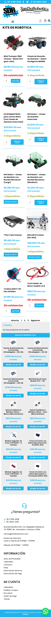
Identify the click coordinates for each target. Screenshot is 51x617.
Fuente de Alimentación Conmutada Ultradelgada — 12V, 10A (13, 350)
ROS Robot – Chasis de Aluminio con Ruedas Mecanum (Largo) (13, 178)
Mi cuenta (8, 593)
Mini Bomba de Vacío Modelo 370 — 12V (38, 380)
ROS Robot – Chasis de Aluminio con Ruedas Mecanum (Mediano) (36, 178)
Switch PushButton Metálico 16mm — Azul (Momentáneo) (37, 412)
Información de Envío (13, 570)
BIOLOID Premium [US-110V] (35, 236)
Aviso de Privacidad (12, 559)
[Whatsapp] (31, 2)
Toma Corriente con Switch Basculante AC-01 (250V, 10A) (37, 443)
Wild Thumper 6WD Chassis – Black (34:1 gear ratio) (13, 59)
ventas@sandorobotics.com (16, 534)
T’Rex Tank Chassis (13, 235)
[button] (13, 22)
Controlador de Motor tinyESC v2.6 (36, 284)
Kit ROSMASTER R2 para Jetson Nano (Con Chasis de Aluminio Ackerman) (13, 118)
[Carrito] (45, 20)
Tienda (7, 599)
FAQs (6, 567)
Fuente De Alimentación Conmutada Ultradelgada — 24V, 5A (13, 381)
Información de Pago (13, 573)
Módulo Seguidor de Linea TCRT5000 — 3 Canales (13, 474)
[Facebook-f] (23, 2)
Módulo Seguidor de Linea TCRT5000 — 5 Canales (13, 443)
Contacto (8, 564)
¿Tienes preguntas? (25, 512)
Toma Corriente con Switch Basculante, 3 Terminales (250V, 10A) (37, 474)
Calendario (8, 561)
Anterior (15, 320)
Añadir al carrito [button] (41, 81)
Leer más (15, 81)
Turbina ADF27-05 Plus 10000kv (12, 290)
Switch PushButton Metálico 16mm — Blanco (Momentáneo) (13, 412)
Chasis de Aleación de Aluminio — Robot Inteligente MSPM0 (37, 59)
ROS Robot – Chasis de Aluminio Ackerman (36, 117)
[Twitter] (27, 2)
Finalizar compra (11, 590)
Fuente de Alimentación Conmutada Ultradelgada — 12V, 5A (38, 350)
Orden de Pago (10, 596)
